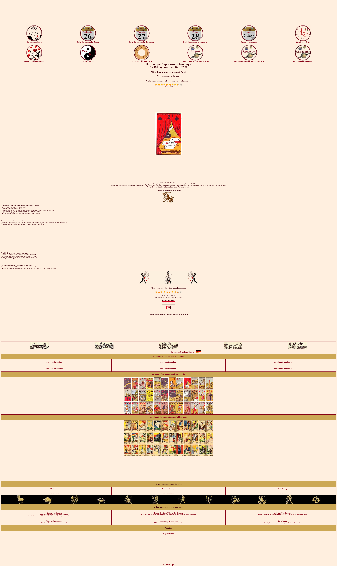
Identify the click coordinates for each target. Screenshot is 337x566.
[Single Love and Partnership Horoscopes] (34, 60)
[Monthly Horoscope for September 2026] (249, 60)
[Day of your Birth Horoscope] (303, 40)
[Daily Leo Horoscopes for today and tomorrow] (128, 503)
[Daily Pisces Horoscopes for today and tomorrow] (316, 503)
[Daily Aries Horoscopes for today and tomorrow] (20, 503)
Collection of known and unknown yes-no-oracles (54, 521)
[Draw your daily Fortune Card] (142, 60)
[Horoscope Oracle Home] (34, 40)
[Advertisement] (168, 13)
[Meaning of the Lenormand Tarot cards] (168, 414)
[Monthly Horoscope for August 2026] (195, 60)
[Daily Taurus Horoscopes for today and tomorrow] (47, 503)
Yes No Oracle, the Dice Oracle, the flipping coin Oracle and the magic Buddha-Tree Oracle (282, 513)
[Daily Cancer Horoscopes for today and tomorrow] (101, 503)
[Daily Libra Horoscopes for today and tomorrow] (182, 503)
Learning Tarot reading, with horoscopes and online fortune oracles (282, 521)
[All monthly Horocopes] (303, 60)
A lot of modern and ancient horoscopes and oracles (168, 521)
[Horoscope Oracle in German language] (199, 353)
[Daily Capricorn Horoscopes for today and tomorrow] (262, 503)
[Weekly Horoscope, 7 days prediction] (249, 40)
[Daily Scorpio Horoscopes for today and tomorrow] (208, 503)
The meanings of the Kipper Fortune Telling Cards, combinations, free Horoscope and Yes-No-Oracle (168, 513)
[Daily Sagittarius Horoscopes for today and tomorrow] (235, 503)
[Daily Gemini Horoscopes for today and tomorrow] (74, 503)
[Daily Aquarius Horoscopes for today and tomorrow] (289, 503)
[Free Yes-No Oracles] (88, 60)
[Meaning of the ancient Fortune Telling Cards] (168, 456)
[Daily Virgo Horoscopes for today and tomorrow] (155, 503)
